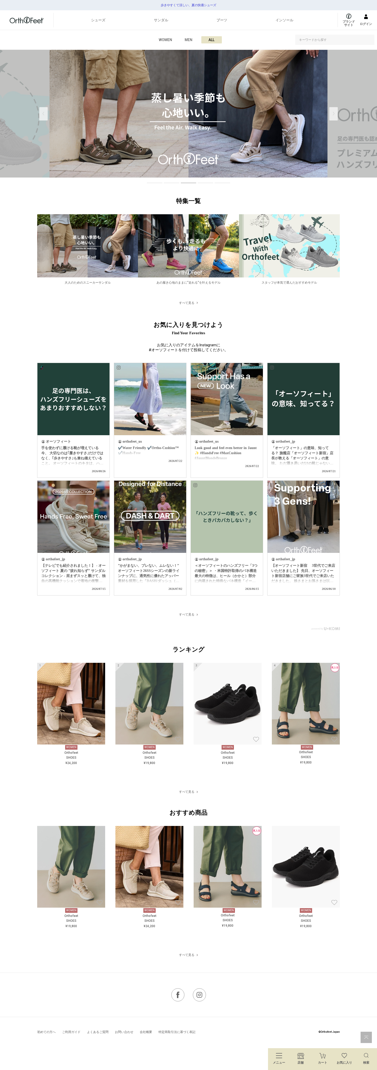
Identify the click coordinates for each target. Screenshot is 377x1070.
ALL (211, 40)
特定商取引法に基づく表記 (176, 1032)
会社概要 (146, 1032)
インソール (284, 20)
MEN (188, 40)
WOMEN (165, 40)
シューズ (98, 20)
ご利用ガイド (71, 1032)
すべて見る (186, 303)
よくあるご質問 (97, 1032)
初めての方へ (46, 1032)
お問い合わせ (124, 1032)
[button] (333, 113)
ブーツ (221, 20)
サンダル (161, 20)
